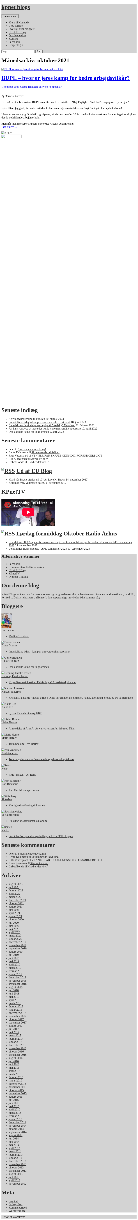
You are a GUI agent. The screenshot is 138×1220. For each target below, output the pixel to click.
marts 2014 (15, 1151)
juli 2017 (14, 1028)
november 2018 (17, 980)
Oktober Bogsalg (18, 576)
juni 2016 (14, 1064)
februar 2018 (16, 1006)
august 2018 (15, 987)
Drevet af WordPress (13, 1216)
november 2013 (17, 1164)
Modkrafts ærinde (19, 636)
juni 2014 (14, 1141)
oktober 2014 (16, 1128)
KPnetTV (14, 573)
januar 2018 (15, 1009)
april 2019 (14, 964)
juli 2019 (14, 954)
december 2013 (17, 1161)
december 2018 (17, 977)
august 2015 (15, 1096)
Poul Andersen (9, 753)
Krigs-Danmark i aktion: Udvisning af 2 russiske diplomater (42, 682)
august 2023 (15, 884)
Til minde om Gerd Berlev (23, 743)
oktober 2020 (16, 919)
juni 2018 (14, 993)
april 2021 (14, 913)
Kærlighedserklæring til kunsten (27, 418)
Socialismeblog (10, 814)
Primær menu (10, 16)
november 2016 (17, 1048)
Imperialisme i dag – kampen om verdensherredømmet (39, 422)
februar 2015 (16, 1115)
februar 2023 (16, 890)
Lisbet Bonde (9, 722)
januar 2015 (15, 1119)
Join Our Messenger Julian (24, 790)
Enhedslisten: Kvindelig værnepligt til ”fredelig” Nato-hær (42, 425)
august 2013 (15, 1173)
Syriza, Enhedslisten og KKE (25, 713)
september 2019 (18, 948)
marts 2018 (15, 1003)
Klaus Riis (7, 707)
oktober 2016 (16, 1051)
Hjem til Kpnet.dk (19, 22)
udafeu (5, 830)
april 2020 (14, 932)
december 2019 (17, 942)
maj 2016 (14, 1067)
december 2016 (17, 1045)
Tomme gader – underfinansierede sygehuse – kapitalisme (41, 759)
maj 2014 (14, 1144)
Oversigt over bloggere (22, 28)
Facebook (14, 41)
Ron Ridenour (9, 783)
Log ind (13, 1201)
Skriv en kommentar (49, 86)
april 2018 (14, 999)
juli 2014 (14, 1138)
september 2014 (18, 1132)
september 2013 (18, 1170)
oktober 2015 (16, 1090)
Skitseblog (7, 799)
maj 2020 (14, 929)
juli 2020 (14, 922)
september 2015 (18, 1093)
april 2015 (14, 1109)
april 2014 (14, 1148)
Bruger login (16, 45)
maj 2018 (14, 996)
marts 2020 (15, 935)
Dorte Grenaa (9, 645)
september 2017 (18, 1022)
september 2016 (18, 1054)
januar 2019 (15, 974)
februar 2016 (16, 1077)
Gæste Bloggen (29, 86)
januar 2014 (15, 1157)
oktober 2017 (16, 1019)
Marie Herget (9, 737)
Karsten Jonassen (11, 691)
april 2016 (14, 1070)
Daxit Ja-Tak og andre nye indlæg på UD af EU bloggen (41, 836)
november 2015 (17, 1086)
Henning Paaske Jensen (14, 676)
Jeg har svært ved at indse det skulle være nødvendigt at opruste (45, 428)
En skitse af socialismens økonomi (28, 820)
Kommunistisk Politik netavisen (27, 567)
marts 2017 (15, 1035)
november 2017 (17, 1016)
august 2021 (15, 906)
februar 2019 (16, 970)
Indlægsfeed (15, 1204)
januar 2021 (15, 916)
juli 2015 (14, 1099)
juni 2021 (14, 909)
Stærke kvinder (39, 458)
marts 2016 (15, 1074)
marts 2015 (15, 1112)
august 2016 (15, 1057)
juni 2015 (14, 1103)
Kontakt (13, 38)
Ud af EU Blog (17, 32)
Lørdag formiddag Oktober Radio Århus (66, 533)
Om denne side (17, 35)
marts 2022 (15, 896)
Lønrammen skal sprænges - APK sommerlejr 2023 (38, 548)
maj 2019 (14, 961)
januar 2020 (15, 938)
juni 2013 (14, 1177)
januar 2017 (15, 1041)
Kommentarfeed (18, 1207)
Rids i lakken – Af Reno (22, 774)
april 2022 (14, 893)
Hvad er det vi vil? (38, 462)
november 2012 (17, 1183)
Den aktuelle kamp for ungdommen (29, 431)
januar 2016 (15, 1080)
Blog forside (16, 25)
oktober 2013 (16, 1167)
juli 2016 (14, 1061)
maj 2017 (14, 1032)
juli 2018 (14, 990)
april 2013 (14, 1180)
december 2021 (17, 900)
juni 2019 (14, 958)
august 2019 (15, 951)
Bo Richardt (8, 630)
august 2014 (15, 1135)
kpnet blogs (15, 7)
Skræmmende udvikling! (32, 449)
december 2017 (17, 1012)
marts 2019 (15, 967)
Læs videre (9, 126)
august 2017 (15, 1025)
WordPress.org (17, 1210)
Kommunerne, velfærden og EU (27, 482)
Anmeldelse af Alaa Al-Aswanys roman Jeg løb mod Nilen (42, 728)
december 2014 (17, 1122)
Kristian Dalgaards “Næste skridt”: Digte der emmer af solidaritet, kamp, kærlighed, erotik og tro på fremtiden (71, 697)
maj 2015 (14, 1106)
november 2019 (17, 945)
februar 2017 (16, 1038)
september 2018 (18, 983)
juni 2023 (14, 887)
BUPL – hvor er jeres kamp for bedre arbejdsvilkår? (65, 78)
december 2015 (17, 1083)
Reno (4, 768)
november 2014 (17, 1125)
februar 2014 (16, 1154)
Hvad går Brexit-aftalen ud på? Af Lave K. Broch (37, 479)
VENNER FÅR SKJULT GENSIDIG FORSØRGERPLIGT (67, 455)
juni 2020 (14, 925)
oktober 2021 (16, 903)
